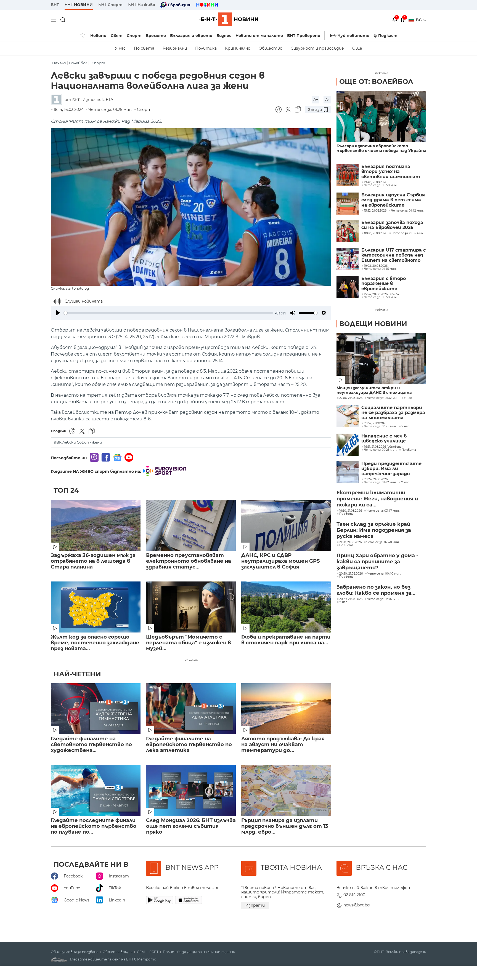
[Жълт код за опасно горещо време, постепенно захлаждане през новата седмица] (96, 607)
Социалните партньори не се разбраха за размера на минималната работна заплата (393, 412)
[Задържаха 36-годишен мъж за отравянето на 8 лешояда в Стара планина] (96, 525)
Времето (156, 35)
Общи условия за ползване (74, 952)
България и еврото (191, 35)
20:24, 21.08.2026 (376, 479)
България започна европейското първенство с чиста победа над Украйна (381, 148)
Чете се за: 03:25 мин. (380, 426)
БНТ (55, 4)
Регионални (175, 48)
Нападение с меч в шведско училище (384, 439)
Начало (59, 63)
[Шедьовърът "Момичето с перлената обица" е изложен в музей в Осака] (191, 607)
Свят (117, 35)
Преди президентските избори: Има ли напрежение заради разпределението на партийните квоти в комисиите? (391, 468)
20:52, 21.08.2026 (375, 423)
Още (357, 48)
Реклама (191, 660)
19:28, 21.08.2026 (350, 542)
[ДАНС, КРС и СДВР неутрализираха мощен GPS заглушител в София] (286, 525)
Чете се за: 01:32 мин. (383, 398)
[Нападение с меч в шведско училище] (347, 445)
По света (144, 48)
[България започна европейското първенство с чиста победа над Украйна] (381, 116)
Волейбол (78, 63)
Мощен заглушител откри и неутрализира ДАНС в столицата (374, 390)
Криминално (237, 48)
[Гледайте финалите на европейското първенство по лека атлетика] (191, 708)
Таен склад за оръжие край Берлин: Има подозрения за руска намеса (373, 530)
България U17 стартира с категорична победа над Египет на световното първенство (393, 255)
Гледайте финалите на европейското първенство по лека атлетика (189, 744)
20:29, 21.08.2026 (350, 599)
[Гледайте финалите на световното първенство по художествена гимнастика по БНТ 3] (96, 708)
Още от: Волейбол (376, 82)
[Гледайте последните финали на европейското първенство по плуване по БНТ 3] (96, 790)
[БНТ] (58, 100)
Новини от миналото (259, 35)
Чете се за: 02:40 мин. (382, 542)
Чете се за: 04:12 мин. (380, 482)
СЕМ (141, 952)
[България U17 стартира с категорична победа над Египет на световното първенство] (347, 259)
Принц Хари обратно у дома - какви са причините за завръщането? (377, 562)
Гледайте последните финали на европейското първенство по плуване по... (93, 826)
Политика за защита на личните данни (199, 952)
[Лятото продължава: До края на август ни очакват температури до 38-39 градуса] (286, 708)
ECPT (153, 952)
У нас (120, 48)
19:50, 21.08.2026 (350, 511)
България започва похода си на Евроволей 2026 (392, 225)
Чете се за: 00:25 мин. (380, 450)
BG (419, 19)
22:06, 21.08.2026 (350, 398)
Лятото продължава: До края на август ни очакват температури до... (283, 744)
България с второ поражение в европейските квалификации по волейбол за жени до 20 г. (392, 283)
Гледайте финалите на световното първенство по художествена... (91, 744)
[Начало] (83, 35)
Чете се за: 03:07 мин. (383, 599)
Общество (270, 48)
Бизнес (223, 35)
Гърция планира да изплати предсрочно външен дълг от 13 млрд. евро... (284, 826)
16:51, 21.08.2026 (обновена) (383, 447)
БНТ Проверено (303, 35)
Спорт (134, 35)
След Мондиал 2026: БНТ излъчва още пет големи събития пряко (191, 826)
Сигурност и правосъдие (317, 48)
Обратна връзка (117, 952)
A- (327, 99)
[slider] (168, 313)
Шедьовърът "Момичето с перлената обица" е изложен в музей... (188, 643)
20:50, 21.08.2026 (351, 573)
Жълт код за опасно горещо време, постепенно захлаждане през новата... (95, 643)
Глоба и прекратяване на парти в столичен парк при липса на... (285, 640)
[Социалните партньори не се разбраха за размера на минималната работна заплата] (347, 416)
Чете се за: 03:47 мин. (383, 511)
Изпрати (255, 905)
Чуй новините (353, 35)
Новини (98, 35)
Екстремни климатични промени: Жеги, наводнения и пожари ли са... (377, 499)
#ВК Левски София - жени (78, 442)
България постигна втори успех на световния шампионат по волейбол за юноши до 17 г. (392, 171)
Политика (206, 48)
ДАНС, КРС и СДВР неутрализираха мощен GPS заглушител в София (280, 561)
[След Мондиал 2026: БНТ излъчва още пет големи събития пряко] (191, 790)
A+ (315, 99)
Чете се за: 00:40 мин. (384, 573)
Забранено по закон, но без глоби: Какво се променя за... (375, 590)
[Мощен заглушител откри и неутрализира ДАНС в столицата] (381, 358)
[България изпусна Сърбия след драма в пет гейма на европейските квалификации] (347, 204)
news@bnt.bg (356, 905)
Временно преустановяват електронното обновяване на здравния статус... (188, 561)
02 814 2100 (354, 895)
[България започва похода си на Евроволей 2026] (347, 231)
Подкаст (388, 35)
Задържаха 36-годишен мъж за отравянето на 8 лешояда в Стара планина (93, 561)
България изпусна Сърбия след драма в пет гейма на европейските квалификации (393, 200)
